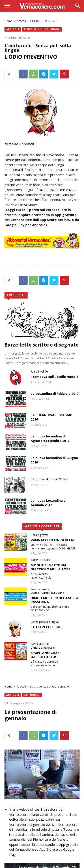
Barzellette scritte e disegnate (41, 345)
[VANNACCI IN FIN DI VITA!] (15, 542)
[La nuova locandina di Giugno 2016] (15, 463)
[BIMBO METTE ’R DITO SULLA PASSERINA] (15, 596)
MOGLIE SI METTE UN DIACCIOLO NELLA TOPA (51, 567)
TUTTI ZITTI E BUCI (46, 627)
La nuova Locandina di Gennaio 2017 (49, 502)
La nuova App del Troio (49, 479)
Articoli (21, 21)
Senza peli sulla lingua (42, 29)
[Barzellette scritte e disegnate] (42, 320)
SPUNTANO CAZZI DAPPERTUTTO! (46, 654)
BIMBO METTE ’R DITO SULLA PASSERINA (54, 599)
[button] (77, 6)
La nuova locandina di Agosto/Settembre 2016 (50, 438)
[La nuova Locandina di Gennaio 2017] (15, 506)
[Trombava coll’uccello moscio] (15, 377)
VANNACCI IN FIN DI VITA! (52, 540)
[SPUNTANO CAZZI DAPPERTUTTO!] (15, 651)
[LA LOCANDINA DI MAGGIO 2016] (15, 420)
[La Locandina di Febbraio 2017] (15, 399)
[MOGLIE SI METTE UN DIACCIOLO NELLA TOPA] (15, 567)
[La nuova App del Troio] (15, 485)
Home (8, 21)
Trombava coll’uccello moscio (54, 377)
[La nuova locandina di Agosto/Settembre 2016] (15, 442)
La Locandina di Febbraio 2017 (55, 393)
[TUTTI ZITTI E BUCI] (15, 629)
